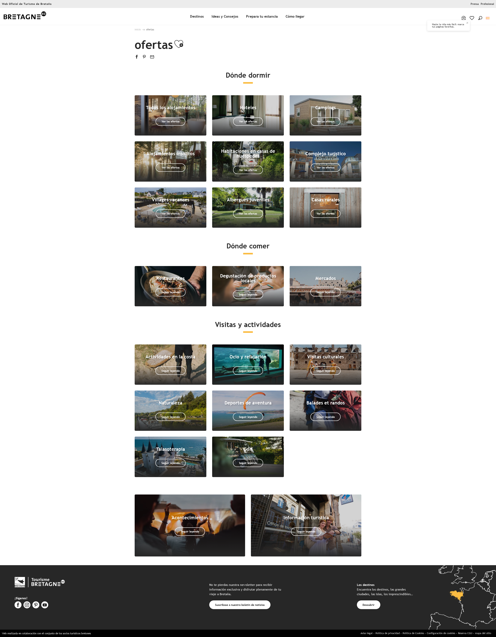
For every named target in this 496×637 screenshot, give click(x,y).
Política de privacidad (387, 633)
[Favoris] (472, 18)
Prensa (475, 4)
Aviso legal (367, 633)
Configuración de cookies (441, 633)
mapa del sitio (483, 633)
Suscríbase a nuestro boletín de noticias (240, 604)
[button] (480, 18)
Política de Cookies (413, 633)
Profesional (487, 4)
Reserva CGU (465, 633)
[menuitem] (24, 16)
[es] (488, 18)
